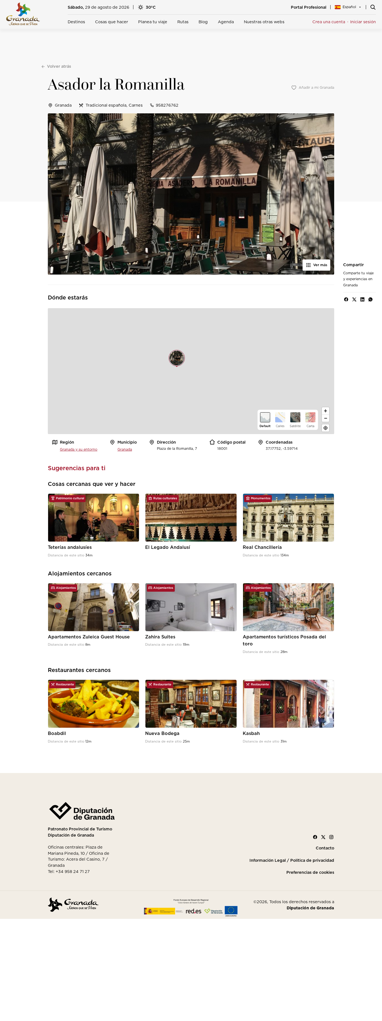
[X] (323, 837)
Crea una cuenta (328, 21)
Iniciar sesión (363, 21)
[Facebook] (315, 837)
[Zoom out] (325, 418)
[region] (191, 371)
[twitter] (354, 299)
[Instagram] (331, 837)
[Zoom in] (325, 411)
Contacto (325, 848)
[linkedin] (362, 299)
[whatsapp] (370, 299)
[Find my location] (325, 428)
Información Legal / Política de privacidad (291, 860)
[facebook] (346, 299)
